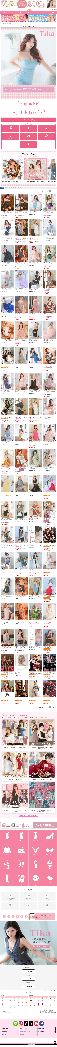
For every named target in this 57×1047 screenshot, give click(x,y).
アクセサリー (11, 138)
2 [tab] (28, 86)
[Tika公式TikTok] (22, 916)
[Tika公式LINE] (17, 916)
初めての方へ (5, 1028)
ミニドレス (11, 130)
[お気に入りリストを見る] (50, 9)
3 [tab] (30, 86)
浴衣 (28, 146)
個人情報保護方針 (41, 1031)
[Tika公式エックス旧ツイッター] (13, 916)
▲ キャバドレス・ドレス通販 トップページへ (47, 990)
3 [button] (53, 191)
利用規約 (22, 1034)
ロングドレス (46, 130)
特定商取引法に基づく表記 (25, 1031)
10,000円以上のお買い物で (10, 899)
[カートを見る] (52, 9)
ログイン (28, 979)
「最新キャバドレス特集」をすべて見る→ (28, 815)
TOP (1, 23)
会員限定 (46, 899)
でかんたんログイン (46, 908)
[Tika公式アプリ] (41, 916)
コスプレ (28, 138)
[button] (56, 191)
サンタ (46, 138)
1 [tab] (26, 86)
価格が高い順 (18, 187)
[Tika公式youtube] (26, 916)
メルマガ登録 (28, 986)
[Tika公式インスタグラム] (4, 916)
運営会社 (4, 1034)
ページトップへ (55, 1042)
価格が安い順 (11, 187)
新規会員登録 (28, 971)
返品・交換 (4, 1031)
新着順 (6, 187)
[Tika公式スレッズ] (9, 916)
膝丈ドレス (28, 130)
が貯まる (28, 908)
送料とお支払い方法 (24, 1028)
